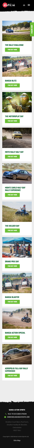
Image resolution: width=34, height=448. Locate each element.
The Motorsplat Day (14, 116)
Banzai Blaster (12, 297)
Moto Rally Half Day (14, 152)
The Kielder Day (12, 226)
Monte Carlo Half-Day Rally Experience (15, 189)
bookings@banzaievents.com (18, 417)
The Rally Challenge (14, 45)
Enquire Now (32, 29)
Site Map (17, 440)
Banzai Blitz (10, 80)
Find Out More (12, 50)
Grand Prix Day (12, 261)
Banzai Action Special (15, 333)
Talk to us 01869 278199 (17, 414)
